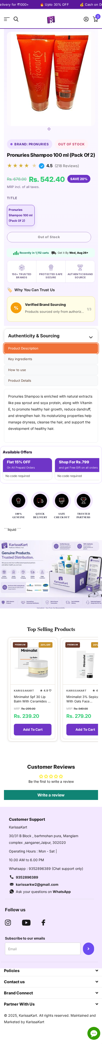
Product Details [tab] (19, 380)
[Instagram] (8, 923)
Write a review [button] (51, 794)
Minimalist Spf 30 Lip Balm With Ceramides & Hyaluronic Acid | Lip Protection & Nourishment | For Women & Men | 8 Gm (32, 699)
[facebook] (43, 923)
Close (51, 970)
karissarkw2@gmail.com (37, 884)
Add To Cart (33, 729)
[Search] (16, 19)
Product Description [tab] (23, 348)
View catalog (7, 19)
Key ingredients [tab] (20, 359)
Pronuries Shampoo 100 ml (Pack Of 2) (20, 215)
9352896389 (27, 877)
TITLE (12, 198)
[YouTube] (26, 923)
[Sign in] (86, 19)
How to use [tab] (17, 370)
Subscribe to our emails (25, 938)
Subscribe (88, 949)
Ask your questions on (43, 891)
